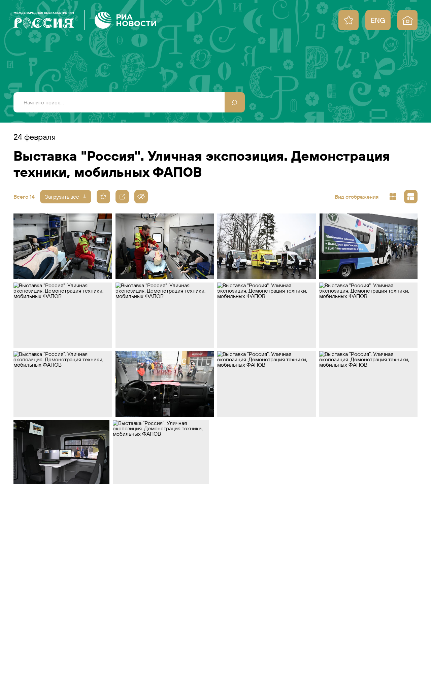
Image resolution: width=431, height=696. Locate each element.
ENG (378, 20)
